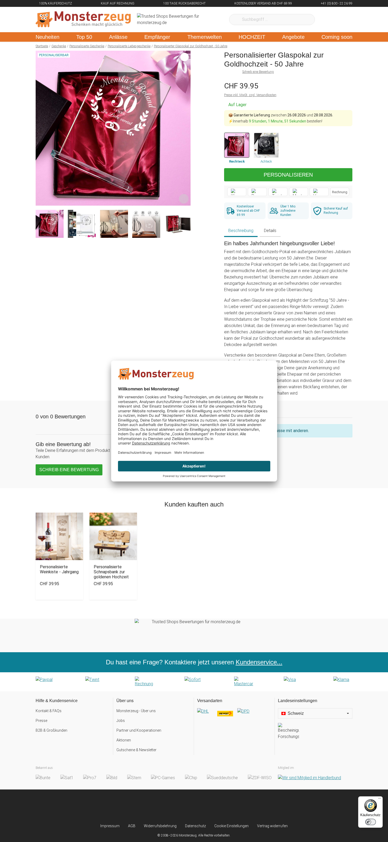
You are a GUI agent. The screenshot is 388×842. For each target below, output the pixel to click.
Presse (41, 720)
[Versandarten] (234, 715)
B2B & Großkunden (51, 730)
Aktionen (123, 740)
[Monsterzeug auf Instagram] (162, 806)
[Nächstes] (185, 128)
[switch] (370, 822)
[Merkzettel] (325, 19)
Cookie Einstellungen (231, 826)
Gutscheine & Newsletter (136, 750)
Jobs (120, 720)
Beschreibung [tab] (240, 230)
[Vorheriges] (41, 128)
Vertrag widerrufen (272, 826)
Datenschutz (195, 826)
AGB (131, 826)
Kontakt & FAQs (48, 711)
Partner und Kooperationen (138, 730)
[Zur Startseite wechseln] (83, 19)
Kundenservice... (259, 662)
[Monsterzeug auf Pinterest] (204, 806)
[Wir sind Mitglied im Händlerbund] (309, 777)
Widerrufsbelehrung (160, 826)
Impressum (110, 826)
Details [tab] (270, 230)
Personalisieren (288, 175)
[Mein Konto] (341, 19)
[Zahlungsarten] (194, 682)
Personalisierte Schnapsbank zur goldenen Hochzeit (111, 571)
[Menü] (379, 799)
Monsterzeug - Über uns (136, 711)
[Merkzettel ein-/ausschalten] (183, 199)
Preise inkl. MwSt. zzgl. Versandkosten (250, 95)
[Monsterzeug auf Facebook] (183, 806)
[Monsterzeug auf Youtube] (225, 806)
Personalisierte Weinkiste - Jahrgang (59, 569)
